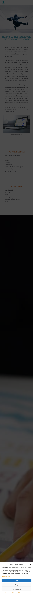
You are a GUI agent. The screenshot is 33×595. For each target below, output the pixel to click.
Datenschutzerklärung (17, 592)
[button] (30, 564)
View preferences (16, 589)
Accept (16, 580)
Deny (16, 585)
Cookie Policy (8, 592)
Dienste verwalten (6, 576)
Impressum (25, 592)
